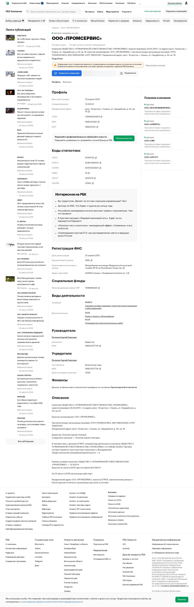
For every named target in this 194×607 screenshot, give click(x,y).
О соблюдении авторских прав (165, 552)
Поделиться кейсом (14, 516)
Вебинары (46, 508)
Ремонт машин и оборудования (99, 316)
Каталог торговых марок (79, 504)
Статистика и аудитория (118, 507)
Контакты (112, 492)
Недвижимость (78, 3)
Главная (55, 27)
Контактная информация (16, 548)
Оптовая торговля (59, 44)
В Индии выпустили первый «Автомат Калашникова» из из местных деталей (30, 246)
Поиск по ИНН (114, 503)
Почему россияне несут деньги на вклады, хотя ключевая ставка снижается (31, 424)
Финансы (137, 20)
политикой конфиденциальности (68, 601)
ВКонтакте (39, 543)
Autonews (92, 3)
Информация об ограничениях (165, 543)
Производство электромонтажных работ (104, 323)
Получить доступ (124, 138)
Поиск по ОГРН (114, 499)
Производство (180, 20)
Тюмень (67, 590)
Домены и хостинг (130, 558)
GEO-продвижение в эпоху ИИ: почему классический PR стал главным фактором (30, 206)
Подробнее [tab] (57, 59)
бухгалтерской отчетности (124, 387)
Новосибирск (70, 552)
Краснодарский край (73, 569)
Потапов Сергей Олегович (64, 337)
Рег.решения (128, 567)
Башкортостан (70, 556)
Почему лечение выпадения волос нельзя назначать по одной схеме (29, 299)
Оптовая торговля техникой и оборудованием (87, 44)
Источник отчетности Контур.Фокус (123, 515)
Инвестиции (35, 3)
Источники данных (116, 511)
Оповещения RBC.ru (102, 558)
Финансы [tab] (67, 82)
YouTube (38, 556)
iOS (124, 543)
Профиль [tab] (56, 82)
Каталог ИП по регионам (80, 508)
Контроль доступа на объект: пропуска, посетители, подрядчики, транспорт (29, 381)
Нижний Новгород (72, 573)
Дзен (37, 565)
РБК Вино (131, 3)
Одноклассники (42, 552)
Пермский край (70, 578)
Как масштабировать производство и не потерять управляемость (29, 96)
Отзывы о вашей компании (17, 512)
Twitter (38, 548)
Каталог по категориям (79, 500)
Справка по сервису (116, 495)
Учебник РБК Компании (52, 516)
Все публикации (25, 441)
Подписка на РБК (19, 3)
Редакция (10, 552)
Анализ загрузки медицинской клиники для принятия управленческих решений (30, 338)
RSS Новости (98, 554)
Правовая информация (162, 548)
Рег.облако (127, 562)
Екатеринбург (70, 548)
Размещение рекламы (15, 556)
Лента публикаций (18, 29)
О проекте (127, 12)
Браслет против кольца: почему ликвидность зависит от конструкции (30, 360)
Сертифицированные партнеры (19, 528)
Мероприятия (52, 3)
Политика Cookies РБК (117, 523)
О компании (11, 543)
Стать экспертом (152, 11)
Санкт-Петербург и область (76, 543)
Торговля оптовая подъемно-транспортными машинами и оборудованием (111, 306)
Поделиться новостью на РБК (18, 496)
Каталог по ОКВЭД (77, 492)
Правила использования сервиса (83, 512)
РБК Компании (105, 3)
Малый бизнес (98, 20)
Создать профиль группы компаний (21, 520)
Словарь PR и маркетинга (53, 524)
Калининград (70, 565)
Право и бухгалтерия (59, 20)
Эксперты (89, 12)
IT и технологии (80, 20)
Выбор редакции (13, 20)
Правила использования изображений (85, 516)
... (140, 2)
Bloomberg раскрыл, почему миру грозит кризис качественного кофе (29, 280)
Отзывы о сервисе (13, 524)
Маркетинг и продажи (119, 20)
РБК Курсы (127, 580)
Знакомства (128, 571)
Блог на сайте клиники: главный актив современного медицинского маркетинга (31, 56)
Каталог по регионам (78, 496)
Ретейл (166, 20)
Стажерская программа (16, 560)
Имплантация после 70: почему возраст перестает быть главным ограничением (31, 163)
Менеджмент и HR (36, 20)
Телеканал (119, 3)
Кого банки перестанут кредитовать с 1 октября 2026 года (29, 402)
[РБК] (7, 3)
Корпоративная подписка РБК (19, 504)
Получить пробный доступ (17, 500)
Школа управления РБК (133, 584)
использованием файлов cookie (35, 601)
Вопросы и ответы (116, 519)
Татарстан (68, 586)
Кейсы (100, 12)
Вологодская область (73, 560)
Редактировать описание (155, 65)
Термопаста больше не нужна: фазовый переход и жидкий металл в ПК (30, 136)
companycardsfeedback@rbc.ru (174, 585)
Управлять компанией (176, 11)
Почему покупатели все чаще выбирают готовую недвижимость (29, 227)
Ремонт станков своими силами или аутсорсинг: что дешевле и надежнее (30, 114)
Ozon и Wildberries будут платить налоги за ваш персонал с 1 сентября (31, 184)
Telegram (39, 560)
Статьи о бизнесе (49, 520)
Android (126, 548)
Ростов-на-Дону (71, 582)
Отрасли (65, 3)
